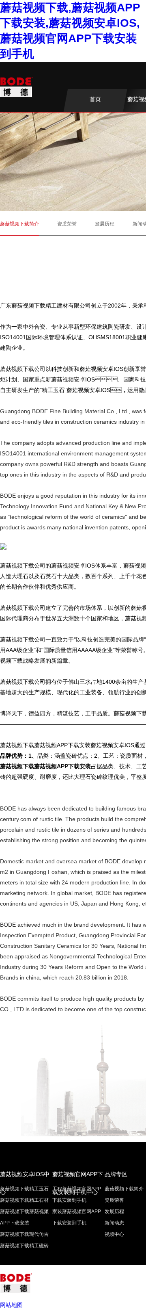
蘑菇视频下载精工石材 (24, 1200)
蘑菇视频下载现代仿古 (24, 1234)
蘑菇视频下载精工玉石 (24, 1189)
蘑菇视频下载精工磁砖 (24, 1245)
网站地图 (11, 1305)
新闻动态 (114, 1223)
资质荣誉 (67, 224)
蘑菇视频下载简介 (19, 224)
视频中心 (114, 1234)
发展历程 (104, 224)
